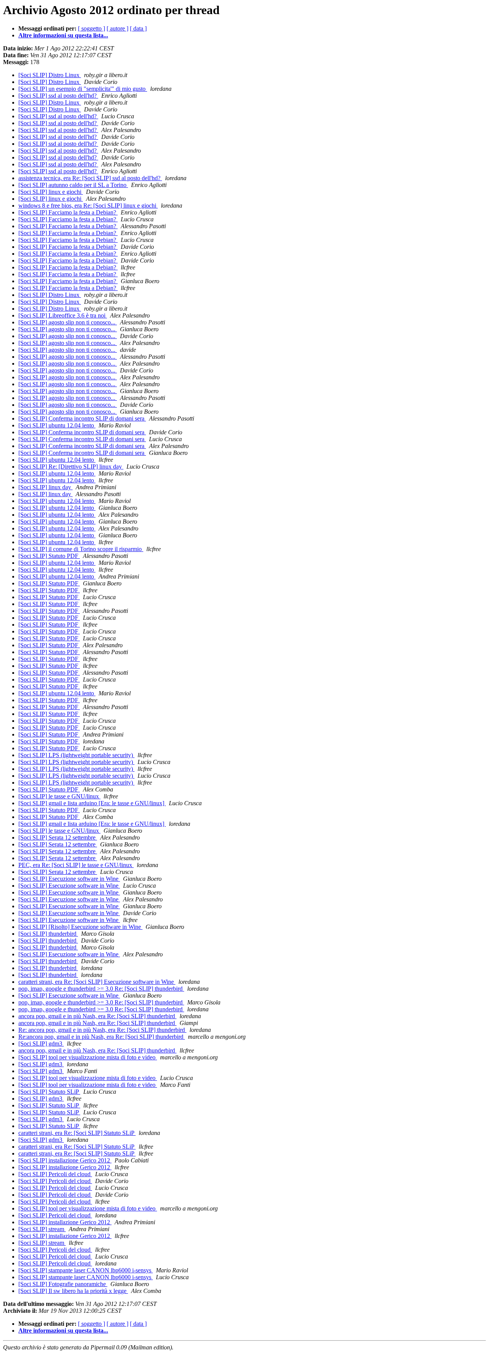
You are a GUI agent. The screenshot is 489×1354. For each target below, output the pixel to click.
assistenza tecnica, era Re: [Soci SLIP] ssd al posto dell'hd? (90, 178)
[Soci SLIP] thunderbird (48, 933)
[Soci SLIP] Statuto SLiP (49, 1091)
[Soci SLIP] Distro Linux (49, 75)
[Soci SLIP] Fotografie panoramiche (62, 1284)
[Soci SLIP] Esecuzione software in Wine (69, 878)
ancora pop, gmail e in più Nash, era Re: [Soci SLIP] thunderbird (97, 1016)
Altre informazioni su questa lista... (63, 35)
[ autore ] (117, 28)
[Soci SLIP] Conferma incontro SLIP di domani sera (82, 418)
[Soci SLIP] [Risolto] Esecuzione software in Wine (80, 927)
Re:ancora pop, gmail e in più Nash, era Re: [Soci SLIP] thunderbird (101, 1036)
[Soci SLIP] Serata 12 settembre (57, 837)
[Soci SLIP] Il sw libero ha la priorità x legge (73, 1291)
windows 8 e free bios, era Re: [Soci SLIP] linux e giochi (88, 205)
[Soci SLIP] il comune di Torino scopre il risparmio (80, 549)
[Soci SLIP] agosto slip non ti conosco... (67, 322)
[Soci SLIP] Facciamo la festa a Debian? (68, 212)
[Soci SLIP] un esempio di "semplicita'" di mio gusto (82, 88)
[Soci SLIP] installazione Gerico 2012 (65, 1160)
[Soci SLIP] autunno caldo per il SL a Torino (73, 185)
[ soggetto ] (91, 28)
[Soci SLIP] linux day (45, 487)
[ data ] (138, 28)
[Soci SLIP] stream (42, 1229)
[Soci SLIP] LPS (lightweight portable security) (76, 755)
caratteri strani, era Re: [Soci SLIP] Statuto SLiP (77, 1133)
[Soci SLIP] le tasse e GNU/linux (59, 796)
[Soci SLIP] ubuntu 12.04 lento (57, 425)
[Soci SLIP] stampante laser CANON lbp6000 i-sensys (85, 1270)
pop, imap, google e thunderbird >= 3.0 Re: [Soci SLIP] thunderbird (101, 988)
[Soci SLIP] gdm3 (41, 1043)
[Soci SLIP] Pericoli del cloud (55, 1174)
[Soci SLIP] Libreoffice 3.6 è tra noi (62, 315)
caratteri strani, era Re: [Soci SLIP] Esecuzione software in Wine (96, 981)
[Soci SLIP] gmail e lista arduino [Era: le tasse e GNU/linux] (92, 803)
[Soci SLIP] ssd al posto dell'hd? (58, 95)
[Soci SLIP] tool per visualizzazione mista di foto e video (87, 1057)
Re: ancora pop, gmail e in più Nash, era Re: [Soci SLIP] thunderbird (102, 1030)
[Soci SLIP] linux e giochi (50, 192)
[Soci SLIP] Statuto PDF (49, 556)
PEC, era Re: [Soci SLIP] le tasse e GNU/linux (76, 865)
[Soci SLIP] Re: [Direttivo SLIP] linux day (70, 466)
